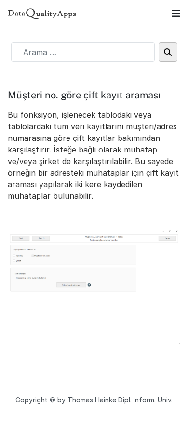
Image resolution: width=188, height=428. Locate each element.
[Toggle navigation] (176, 13)
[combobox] (83, 52)
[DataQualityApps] (42, 13)
